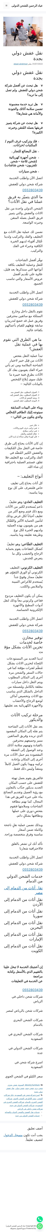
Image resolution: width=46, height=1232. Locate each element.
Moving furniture (32, 1085)
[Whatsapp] (40, 1226)
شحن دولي (19, 1088)
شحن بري (39, 1088)
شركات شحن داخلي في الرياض (30, 1109)
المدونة (21, 1085)
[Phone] (40, 1219)
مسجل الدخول (13, 1135)
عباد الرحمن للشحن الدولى (27, 5)
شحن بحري (12, 1085)
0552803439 (32, 190)
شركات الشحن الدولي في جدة (22, 1105)
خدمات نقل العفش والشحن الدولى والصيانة (22, 1112)
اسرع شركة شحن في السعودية (27, 1095)
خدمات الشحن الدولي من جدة (28, 1116)
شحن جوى (29, 1088)
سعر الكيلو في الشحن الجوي (24, 1098)
